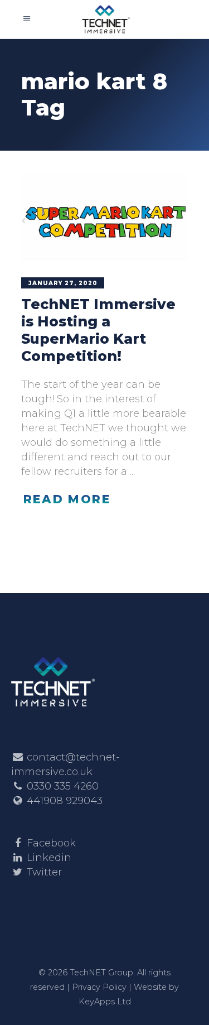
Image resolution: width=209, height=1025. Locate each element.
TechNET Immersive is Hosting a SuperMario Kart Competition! (98, 330)
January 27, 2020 (63, 283)
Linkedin (49, 857)
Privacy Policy (99, 987)
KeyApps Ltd (105, 1002)
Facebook (51, 843)
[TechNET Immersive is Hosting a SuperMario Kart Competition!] (104, 216)
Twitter (44, 872)
